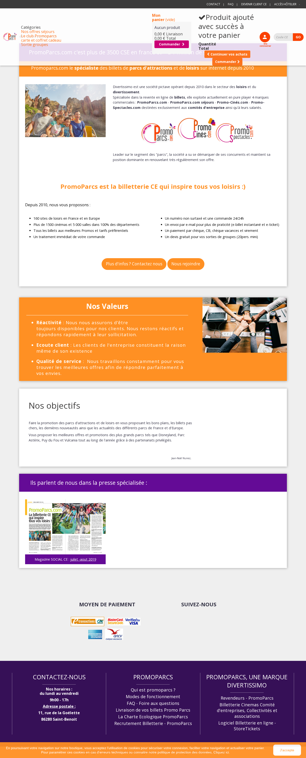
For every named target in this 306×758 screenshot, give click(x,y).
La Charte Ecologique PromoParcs (153, 716)
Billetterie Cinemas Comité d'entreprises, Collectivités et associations (247, 710)
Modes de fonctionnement (153, 696)
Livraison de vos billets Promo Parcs (153, 710)
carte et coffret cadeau (41, 40)
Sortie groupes (34, 44)
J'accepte (287, 750)
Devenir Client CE (254, 4)
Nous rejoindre (185, 264)
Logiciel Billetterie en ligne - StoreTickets (247, 725)
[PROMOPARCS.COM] (9, 37)
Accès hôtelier (285, 4)
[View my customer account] (265, 37)
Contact (213, 4)
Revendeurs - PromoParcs (247, 698)
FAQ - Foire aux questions (153, 703)
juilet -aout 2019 (83, 559)
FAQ (231, 4)
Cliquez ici (221, 752)
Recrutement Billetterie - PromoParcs (153, 723)
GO (298, 37)
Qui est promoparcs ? (153, 690)
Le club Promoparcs (39, 36)
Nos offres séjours (38, 31)
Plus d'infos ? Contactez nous (134, 264)
